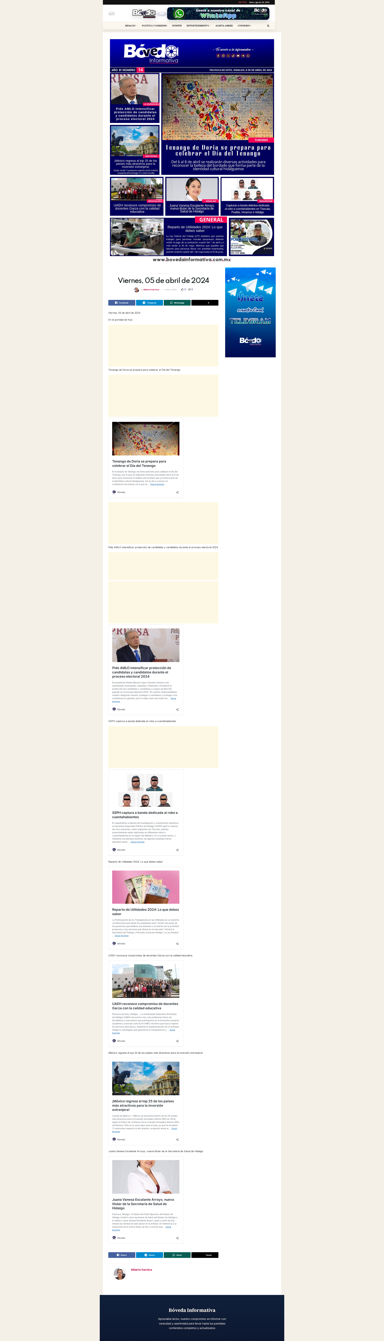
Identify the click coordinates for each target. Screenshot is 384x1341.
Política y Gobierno (154, 25)
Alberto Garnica (151, 289)
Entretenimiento (198, 25)
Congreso (244, 25)
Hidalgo (130, 25)
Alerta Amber (224, 25)
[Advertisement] (163, 346)
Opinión (177, 25)
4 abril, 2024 (171, 289)
